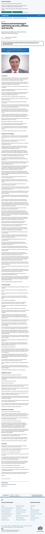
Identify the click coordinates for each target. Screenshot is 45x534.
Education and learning (20, 505)
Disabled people (4, 517)
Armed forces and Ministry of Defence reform (8, 484)
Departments (32, 505)
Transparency (32, 515)
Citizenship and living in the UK (6, 513)
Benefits (2, 505)
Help (2, 525)
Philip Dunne (15, 37)
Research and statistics (34, 511)
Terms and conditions (28, 525)
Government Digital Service (19, 527)
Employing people (19, 507)
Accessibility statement (15, 525)
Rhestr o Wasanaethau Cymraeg (7, 527)
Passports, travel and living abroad (22, 515)
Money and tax (18, 513)
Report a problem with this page (37, 495)
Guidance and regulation (34, 509)
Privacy (5, 525)
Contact (22, 525)
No (18, 495)
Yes (12, 495)
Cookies (8, 525)
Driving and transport (5, 519)
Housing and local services (20, 511)
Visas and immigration (20, 517)
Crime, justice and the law (6, 515)
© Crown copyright (40, 531)
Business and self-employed (6, 509)
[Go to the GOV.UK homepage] (5, 15)
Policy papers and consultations (36, 513)
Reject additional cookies (17, 12)
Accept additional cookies (6, 12)
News (31, 507)
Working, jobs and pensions (21, 519)
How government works (34, 517)
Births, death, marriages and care (7, 507)
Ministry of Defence (8, 37)
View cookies (25, 12)
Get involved (32, 519)
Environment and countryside (21, 509)
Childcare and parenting (5, 511)
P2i (13, 257)
